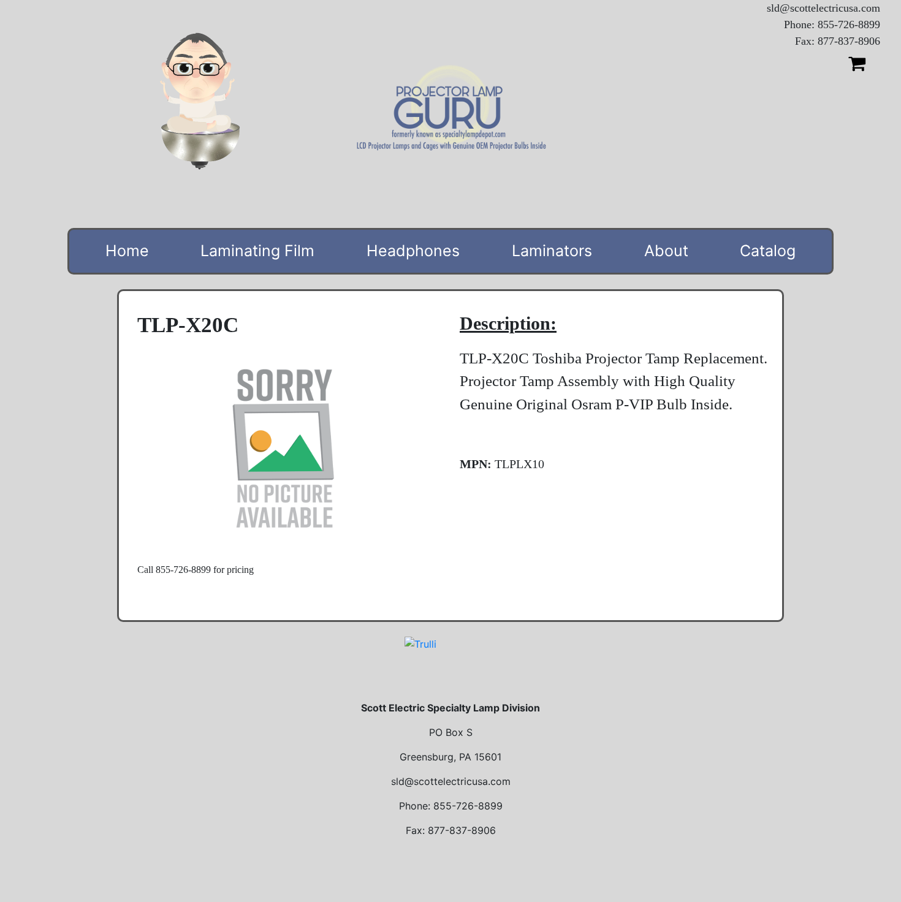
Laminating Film (257, 250)
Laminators (552, 250)
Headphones (413, 250)
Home (127, 250)
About (666, 250)
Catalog (768, 250)
